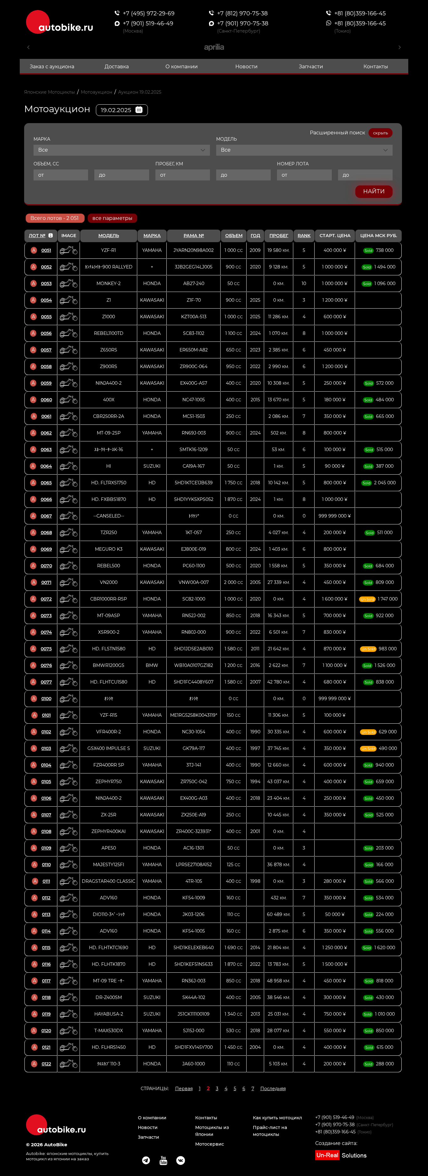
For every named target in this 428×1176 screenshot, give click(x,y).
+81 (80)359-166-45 (335, 1132)
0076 (46, 665)
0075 (46, 649)
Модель (108, 235)
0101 (46, 715)
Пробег (278, 235)
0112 (46, 898)
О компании (181, 67)
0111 (46, 881)
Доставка (117, 67)
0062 (46, 433)
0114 (46, 931)
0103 (46, 748)
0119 (46, 1014)
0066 (46, 499)
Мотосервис (209, 1144)
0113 (46, 914)
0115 (46, 947)
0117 (46, 981)
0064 (46, 466)
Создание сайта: (336, 1143)
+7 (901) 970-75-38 (335, 1124)
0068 (46, 532)
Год (255, 235)
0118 (46, 997)
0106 (46, 798)
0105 (46, 781)
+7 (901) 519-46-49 (334, 1117)
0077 (46, 682)
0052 (46, 267)
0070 (46, 566)
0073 (46, 615)
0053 (46, 283)
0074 (46, 632)
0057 (46, 350)
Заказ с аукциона (52, 67)
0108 (46, 831)
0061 (46, 416)
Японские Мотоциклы (49, 92)
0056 (46, 333)
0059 (46, 383)
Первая (184, 1088)
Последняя (273, 1088)
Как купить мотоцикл (277, 1118)
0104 (46, 765)
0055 (46, 317)
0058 (46, 366)
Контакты (375, 67)
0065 (46, 483)
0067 (46, 516)
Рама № (194, 235)
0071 (46, 582)
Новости (246, 67)
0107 (46, 815)
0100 (46, 698)
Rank (304, 235)
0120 (46, 1030)
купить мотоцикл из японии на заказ (67, 1156)
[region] (213, 651)
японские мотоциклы (69, 1153)
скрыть (380, 132)
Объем (234, 235)
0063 (46, 449)
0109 (46, 848)
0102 (46, 732)
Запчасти (311, 67)
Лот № (37, 235)
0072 (46, 599)
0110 (46, 864)
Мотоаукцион (96, 92)
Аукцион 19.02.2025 (139, 92)
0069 (46, 549)
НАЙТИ (374, 191)
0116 (46, 964)
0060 (46, 400)
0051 (46, 250)
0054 (46, 300)
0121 (46, 1047)
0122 (46, 1064)
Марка (152, 235)
